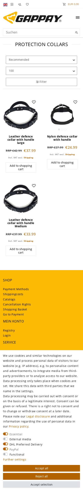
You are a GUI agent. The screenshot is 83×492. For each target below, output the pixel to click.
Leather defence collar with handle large (20, 139)
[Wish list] (26, 4)
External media (20, 439)
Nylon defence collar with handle (62, 138)
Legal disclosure (38, 416)
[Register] (19, 4)
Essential (16, 434)
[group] (20, 115)
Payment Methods (16, 289)
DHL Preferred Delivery (26, 444)
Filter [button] (43, 82)
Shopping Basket (15, 309)
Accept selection (42, 484)
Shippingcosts (13, 294)
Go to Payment (13, 314)
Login (7, 335)
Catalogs (9, 299)
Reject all (41, 476)
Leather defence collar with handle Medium (20, 223)
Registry (9, 330)
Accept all (41, 468)
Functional (17, 454)
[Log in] (11, 4)
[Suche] (76, 33)
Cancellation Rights (17, 304)
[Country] (5, 4)
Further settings (14, 459)
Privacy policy (18, 426)
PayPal (14, 449)
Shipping (28, 157)
